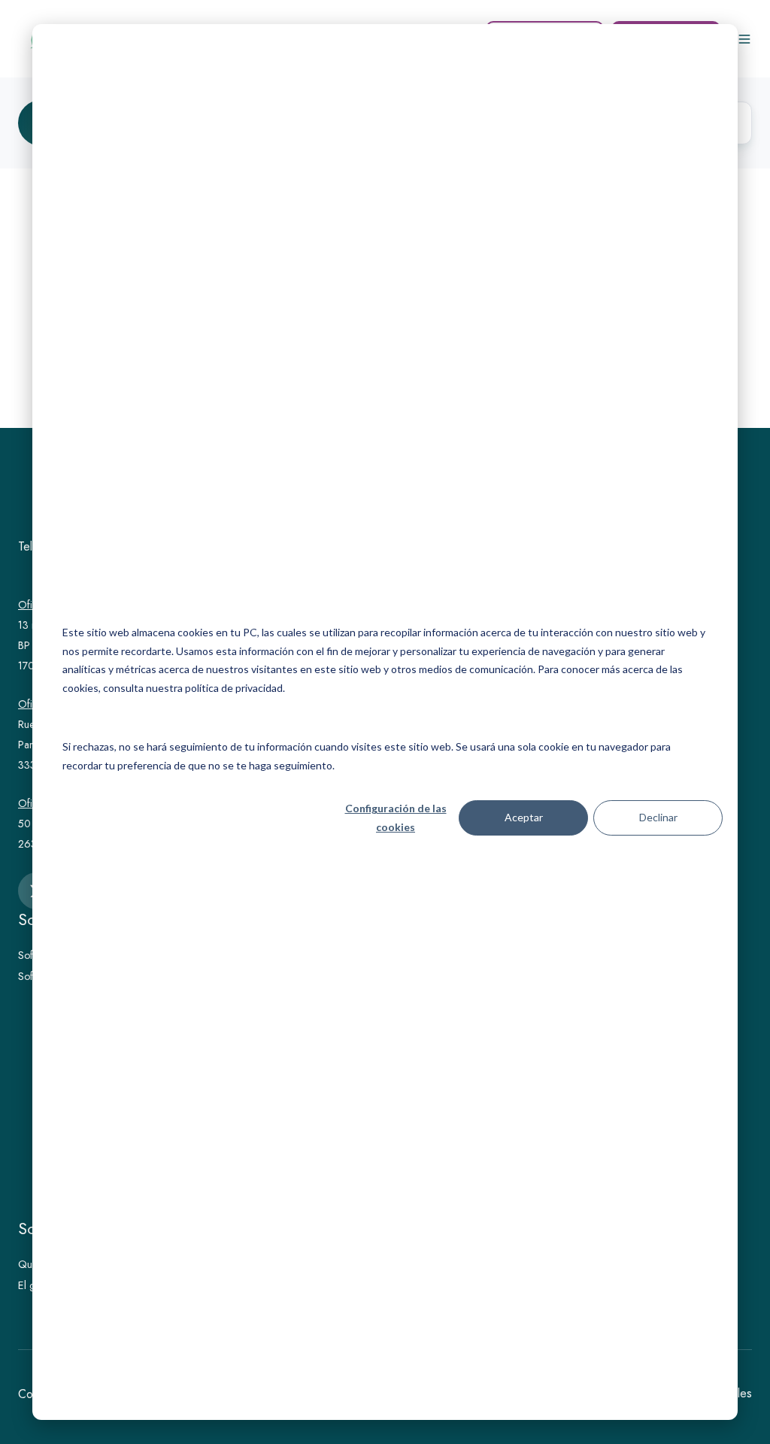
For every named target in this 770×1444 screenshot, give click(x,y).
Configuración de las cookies (396, 817)
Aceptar (524, 817)
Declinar (658, 817)
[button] (744, 39)
